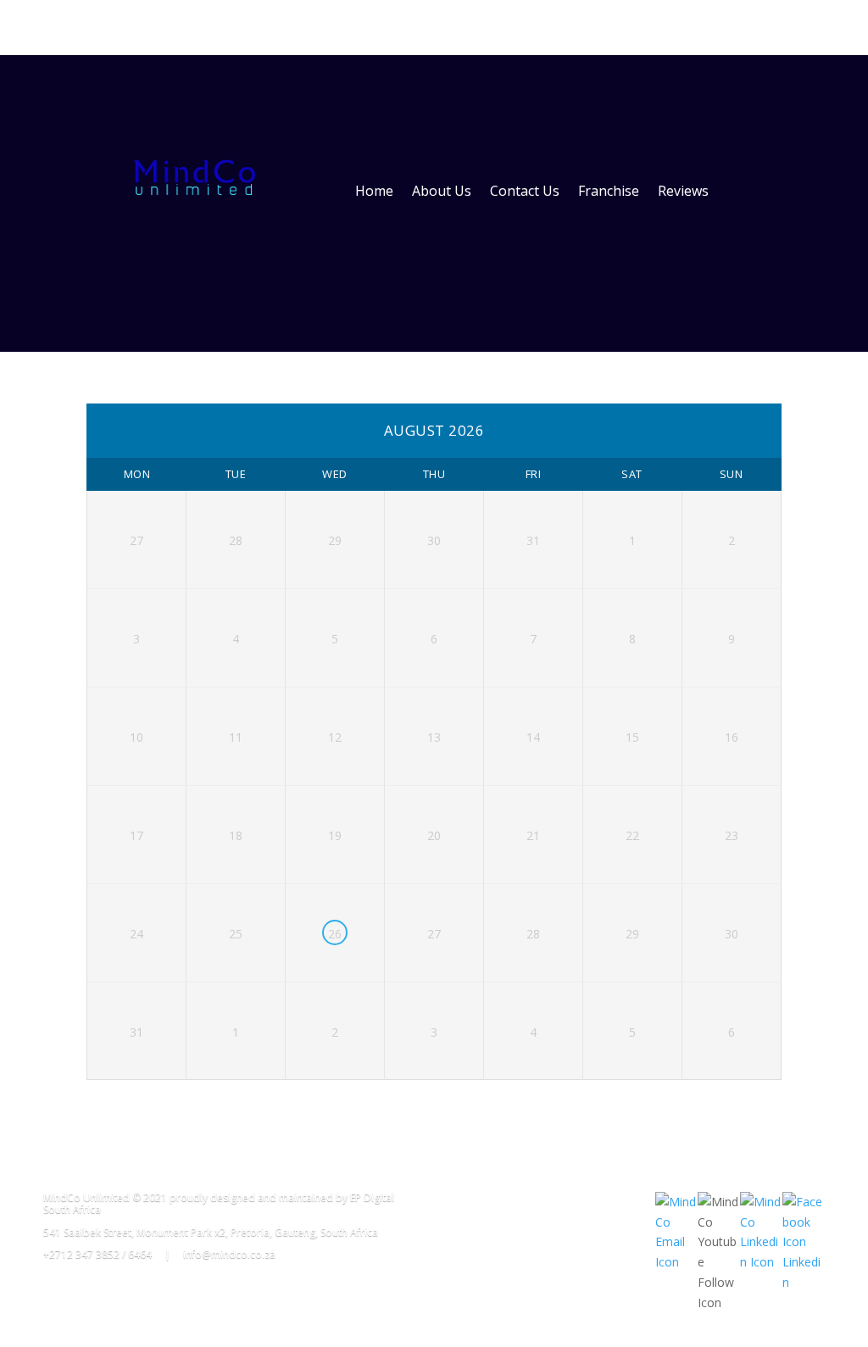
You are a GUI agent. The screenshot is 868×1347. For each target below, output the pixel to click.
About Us (441, 190)
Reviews (683, 190)
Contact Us (524, 190)
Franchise (608, 190)
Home (374, 190)
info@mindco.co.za (229, 1254)
